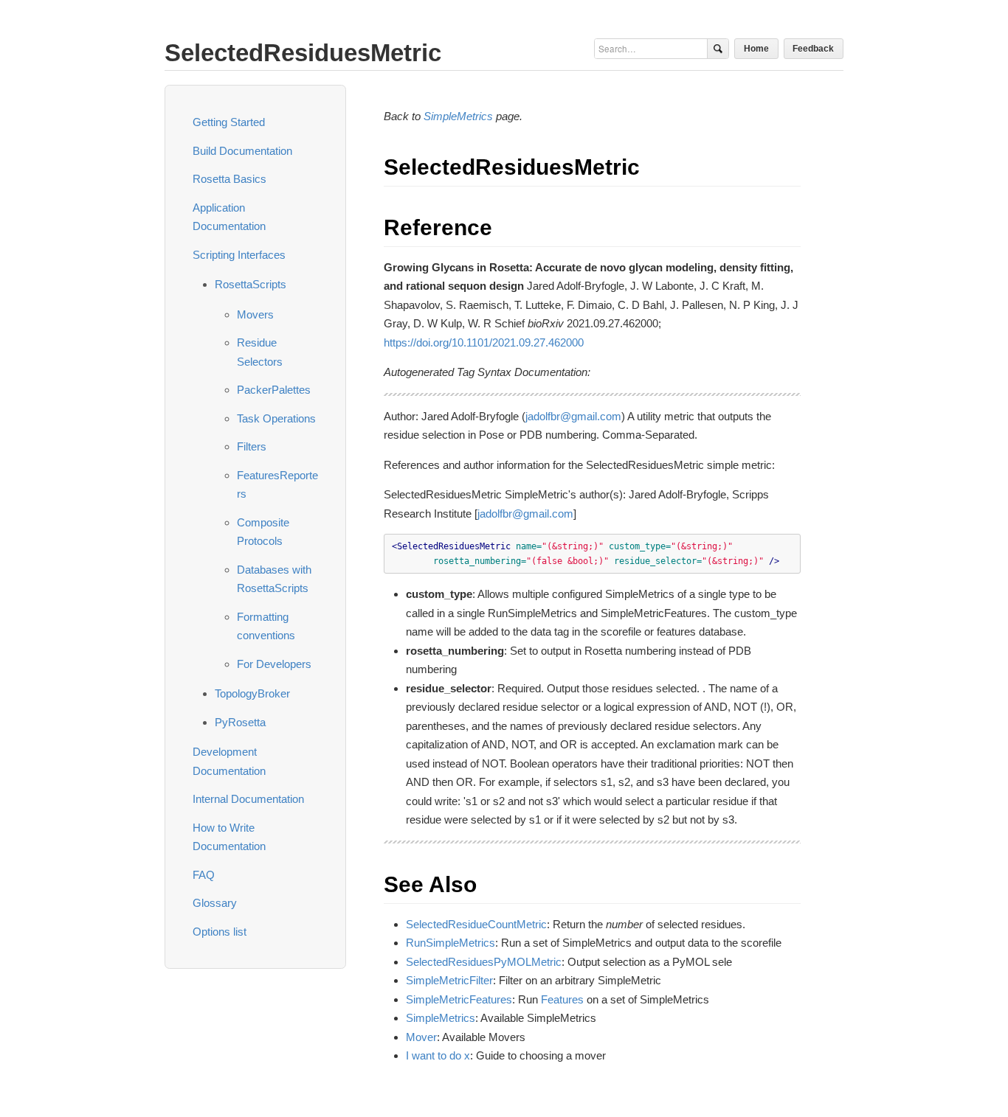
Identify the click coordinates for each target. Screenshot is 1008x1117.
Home (756, 48)
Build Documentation (242, 151)
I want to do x (438, 1055)
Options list (219, 931)
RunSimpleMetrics (450, 942)
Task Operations (276, 418)
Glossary (215, 903)
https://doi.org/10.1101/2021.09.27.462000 (484, 342)
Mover (421, 1037)
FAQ (204, 875)
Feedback (813, 48)
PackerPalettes (274, 389)
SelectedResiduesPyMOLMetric (484, 962)
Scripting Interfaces (239, 254)
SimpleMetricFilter (449, 980)
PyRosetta (240, 722)
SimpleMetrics (458, 116)
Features (562, 999)
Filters (251, 446)
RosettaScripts (250, 284)
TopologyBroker (252, 693)
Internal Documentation (248, 799)
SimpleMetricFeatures (459, 999)
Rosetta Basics (229, 179)
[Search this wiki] (717, 48)
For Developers (274, 664)
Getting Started (229, 122)
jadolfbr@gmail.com (573, 416)
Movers (255, 314)
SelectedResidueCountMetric (476, 924)
